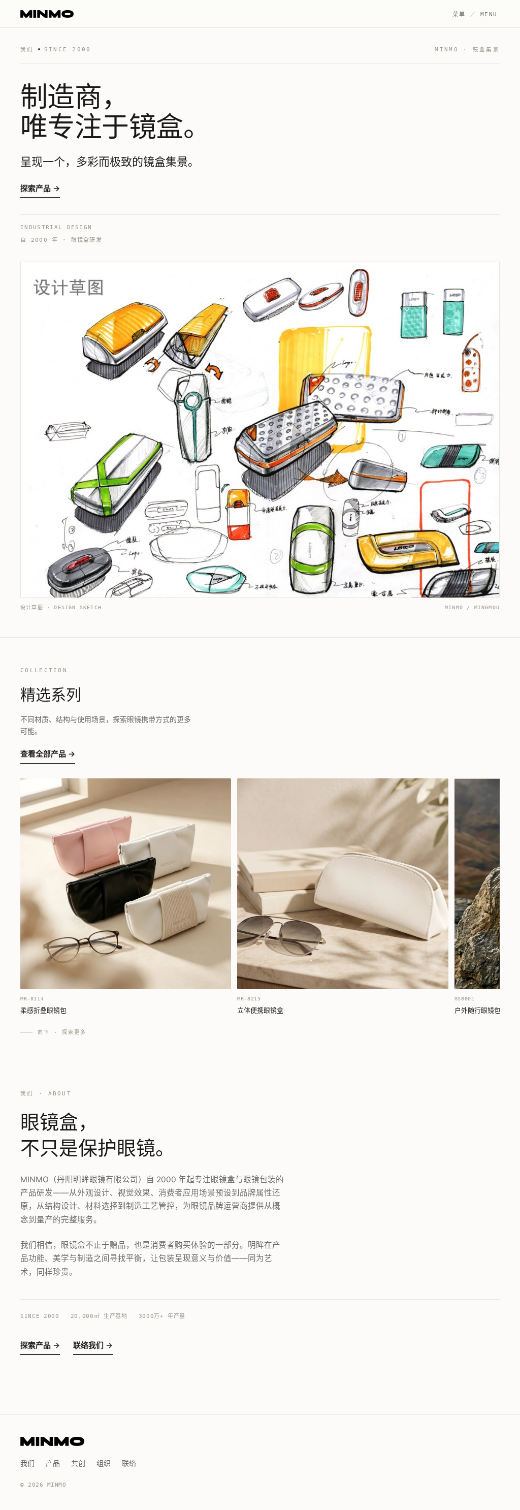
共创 (78, 1463)
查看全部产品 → (47, 754)
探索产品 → (40, 188)
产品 (53, 1463)
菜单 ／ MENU (475, 14)
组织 (103, 1463)
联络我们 (88, 1345)
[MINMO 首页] (47, 14)
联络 (129, 1463)
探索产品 (35, 1345)
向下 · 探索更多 (62, 1032)
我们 (27, 1463)
